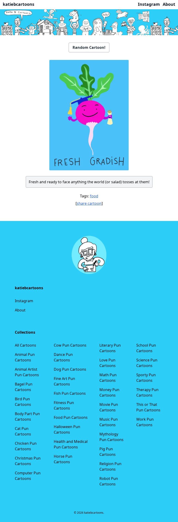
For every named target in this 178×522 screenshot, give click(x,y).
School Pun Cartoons (146, 348)
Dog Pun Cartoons (70, 369)
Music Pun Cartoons (108, 422)
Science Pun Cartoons (146, 362)
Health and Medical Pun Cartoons (71, 444)
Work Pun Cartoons (145, 422)
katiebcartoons (18, 4)
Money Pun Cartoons (109, 392)
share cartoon (89, 203)
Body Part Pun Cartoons (27, 416)
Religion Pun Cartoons (110, 466)
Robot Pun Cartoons (108, 481)
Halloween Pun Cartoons (67, 429)
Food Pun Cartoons (71, 417)
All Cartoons (25, 345)
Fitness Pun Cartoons (64, 405)
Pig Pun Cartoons (107, 451)
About (20, 310)
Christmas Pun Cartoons (28, 461)
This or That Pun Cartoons (148, 407)
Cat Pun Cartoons (23, 431)
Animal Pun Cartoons (25, 357)
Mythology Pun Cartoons (111, 437)
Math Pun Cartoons (108, 377)
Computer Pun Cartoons (28, 475)
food (94, 196)
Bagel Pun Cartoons (23, 387)
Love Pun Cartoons (107, 362)
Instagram (24, 300)
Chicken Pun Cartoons (26, 446)
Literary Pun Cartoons (110, 348)
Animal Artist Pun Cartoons (27, 372)
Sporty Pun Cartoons (146, 377)
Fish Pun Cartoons (70, 393)
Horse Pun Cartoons (63, 459)
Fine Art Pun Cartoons (64, 381)
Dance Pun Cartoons (63, 357)
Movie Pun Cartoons (108, 407)
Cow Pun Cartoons (70, 345)
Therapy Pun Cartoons (147, 392)
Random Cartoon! (89, 47)
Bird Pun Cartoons (23, 401)
